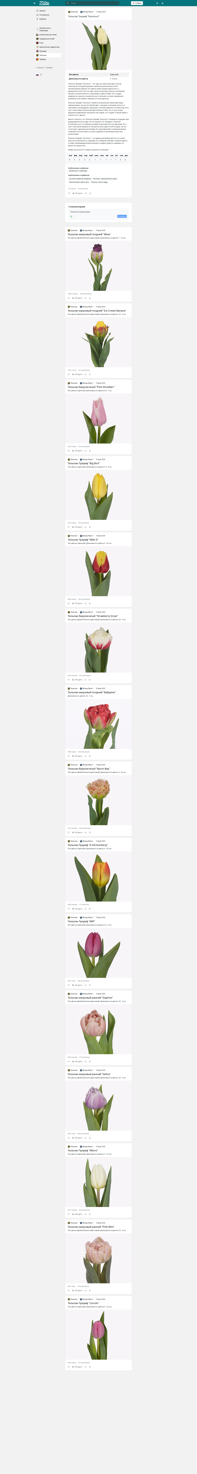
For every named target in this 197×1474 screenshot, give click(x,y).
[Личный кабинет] (162, 3)
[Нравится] (70, 193)
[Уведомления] (157, 3)
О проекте (40, 67)
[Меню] (34, 3)
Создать (138, 3)
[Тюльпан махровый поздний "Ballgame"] (98, 720)
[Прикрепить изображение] (71, 216)
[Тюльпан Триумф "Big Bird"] (98, 491)
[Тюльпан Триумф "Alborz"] (98, 1178)
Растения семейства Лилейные (80, 179)
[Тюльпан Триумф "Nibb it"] (98, 567)
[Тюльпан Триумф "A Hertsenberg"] (98, 873)
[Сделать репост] (87, 193)
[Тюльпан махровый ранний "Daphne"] (98, 1025)
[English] (41, 75)
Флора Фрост (88, 12)
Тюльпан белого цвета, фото (79, 182)
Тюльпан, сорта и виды (99, 182)
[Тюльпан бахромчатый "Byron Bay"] (98, 796)
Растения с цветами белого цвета (105, 179)
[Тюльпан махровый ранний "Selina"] (98, 1102)
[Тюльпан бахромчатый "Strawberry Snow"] (98, 644)
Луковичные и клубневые (78, 171)
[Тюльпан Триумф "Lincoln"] (98, 1331)
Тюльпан (74, 12)
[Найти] (67, 3)
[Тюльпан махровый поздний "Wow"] (98, 262)
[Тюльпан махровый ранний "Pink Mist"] (98, 1254)
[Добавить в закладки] (91, 193)
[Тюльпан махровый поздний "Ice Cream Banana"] (98, 338)
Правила (49, 67)
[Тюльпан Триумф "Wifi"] (98, 949)
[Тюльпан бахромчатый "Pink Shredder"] (98, 414)
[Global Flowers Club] (45, 3)
